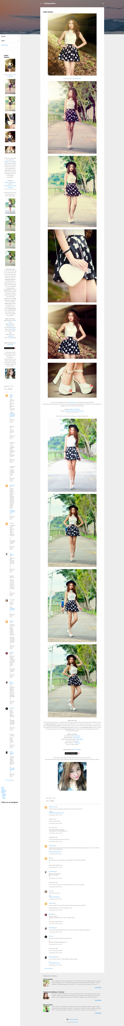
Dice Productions (77, 78)
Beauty (4, 795)
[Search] (103, 4)
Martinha (51, 914)
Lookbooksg (77, 742)
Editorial (52, 801)
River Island (77, 736)
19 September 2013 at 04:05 (55, 878)
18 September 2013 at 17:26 (55, 815)
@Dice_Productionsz (75, 409)
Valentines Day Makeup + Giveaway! (53, 992)
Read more (98, 987)
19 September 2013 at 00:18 (55, 823)
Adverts (3, 793)
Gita (50, 936)
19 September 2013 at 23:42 (55, 952)
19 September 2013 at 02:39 (55, 833)
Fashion (4, 794)
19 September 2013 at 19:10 (55, 944)
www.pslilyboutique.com (54, 963)
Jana (50, 891)
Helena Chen (52, 807)
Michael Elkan (75, 1022)
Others (4, 798)
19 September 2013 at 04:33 (55, 886)
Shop (2, 788)
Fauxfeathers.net (77, 737)
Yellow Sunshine (48, 979)
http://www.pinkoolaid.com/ (55, 851)
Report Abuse (4, 45)
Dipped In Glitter (48, 1005)
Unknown (51, 903)
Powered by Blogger (73, 1019)
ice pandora (51, 871)
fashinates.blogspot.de (54, 897)
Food (3, 797)
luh (49, 858)
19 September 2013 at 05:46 (55, 910)
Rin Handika (51, 927)
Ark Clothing (80, 739)
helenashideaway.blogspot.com (56, 813)
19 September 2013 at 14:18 (55, 932)
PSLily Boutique (52, 957)
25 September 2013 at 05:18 (55, 965)
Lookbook (3, 790)
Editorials (3, 791)
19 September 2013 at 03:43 (55, 867)
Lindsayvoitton (49, 3)
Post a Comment (49, 968)
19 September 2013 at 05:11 (55, 899)
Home (2, 787)
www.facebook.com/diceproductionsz (75, 411)
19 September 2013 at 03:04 (55, 841)
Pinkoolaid (51, 845)
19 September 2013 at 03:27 (55, 853)
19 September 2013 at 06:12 (55, 923)
